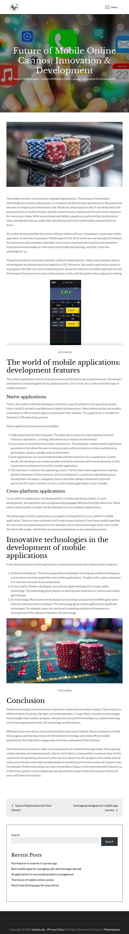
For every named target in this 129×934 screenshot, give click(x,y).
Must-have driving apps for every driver (35, 885)
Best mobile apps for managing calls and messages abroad (46, 868)
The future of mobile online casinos (32, 879)
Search (15, 835)
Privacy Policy (55, 929)
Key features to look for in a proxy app (34, 863)
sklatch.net (38, 929)
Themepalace (112, 929)
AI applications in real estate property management (42, 874)
